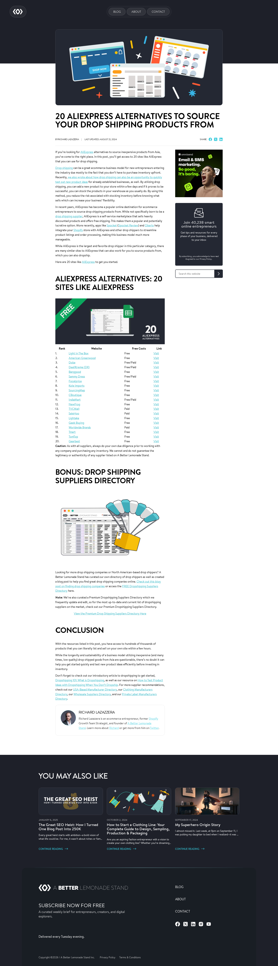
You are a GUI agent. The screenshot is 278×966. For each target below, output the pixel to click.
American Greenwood (82, 358)
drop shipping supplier (68, 216)
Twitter (154, 728)
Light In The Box (78, 353)
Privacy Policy (107, 957)
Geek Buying (76, 423)
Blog (117, 11)
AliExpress (86, 152)
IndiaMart (75, 399)
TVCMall (74, 409)
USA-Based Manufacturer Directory (95, 689)
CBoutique (75, 395)
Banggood (75, 372)
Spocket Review (128, 225)
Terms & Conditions (130, 957)
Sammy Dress (77, 376)
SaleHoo (74, 413)
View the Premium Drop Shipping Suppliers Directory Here (110, 613)
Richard (114, 728)
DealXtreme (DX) (79, 367)
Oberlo (149, 225)
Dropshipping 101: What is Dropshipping (79, 680)
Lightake (74, 418)
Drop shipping (64, 168)
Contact (158, 11)
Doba (72, 362)
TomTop (73, 436)
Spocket (112, 225)
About (136, 11)
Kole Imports (76, 385)
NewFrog (74, 404)
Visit (156, 353)
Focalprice (75, 381)
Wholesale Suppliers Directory (92, 694)
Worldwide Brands (80, 427)
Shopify (78, 230)
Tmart (72, 432)
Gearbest (74, 441)
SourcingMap (77, 390)
